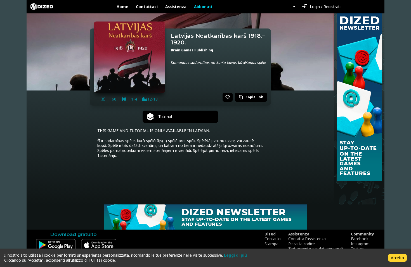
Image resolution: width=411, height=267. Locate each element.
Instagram (360, 243)
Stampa (271, 243)
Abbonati (203, 6)
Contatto (272, 238)
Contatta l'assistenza (307, 238)
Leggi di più (235, 255)
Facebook (360, 238)
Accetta (397, 257)
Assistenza (175, 6)
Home (122, 6)
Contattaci (147, 6)
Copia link (251, 97)
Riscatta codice (301, 243)
